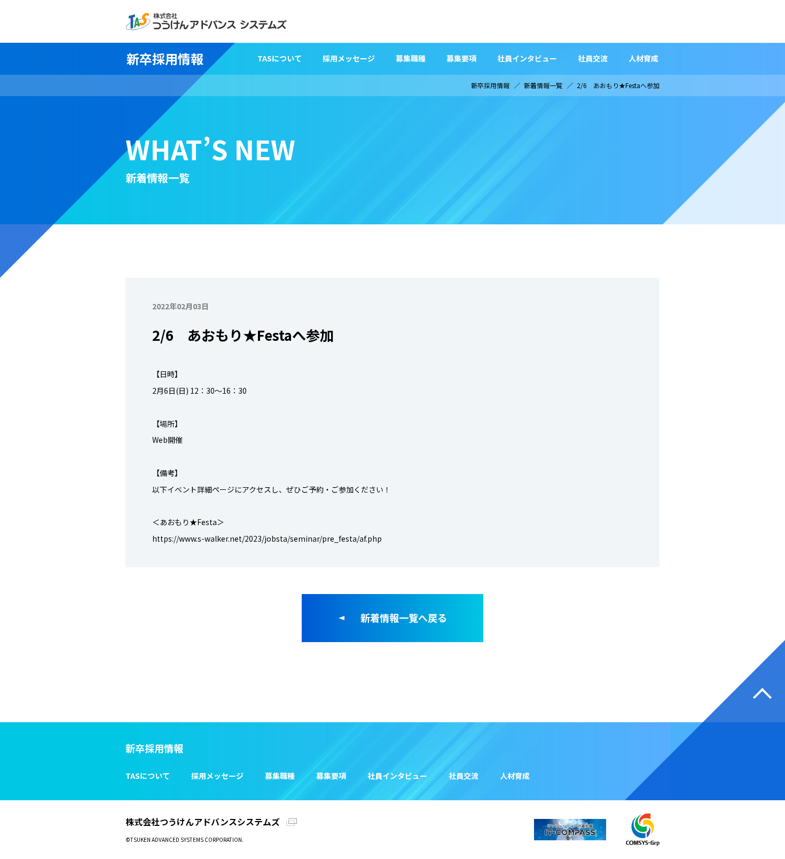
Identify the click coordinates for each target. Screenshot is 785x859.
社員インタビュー (527, 58)
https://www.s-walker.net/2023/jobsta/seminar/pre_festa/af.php (267, 538)
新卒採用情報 (165, 58)
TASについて (279, 58)
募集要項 (461, 58)
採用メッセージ (349, 58)
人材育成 (643, 58)
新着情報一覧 (543, 85)
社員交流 (593, 58)
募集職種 (411, 58)
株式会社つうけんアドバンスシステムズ (202, 821)
